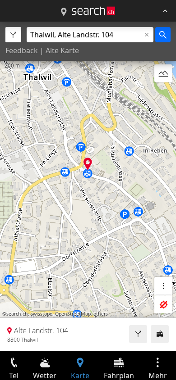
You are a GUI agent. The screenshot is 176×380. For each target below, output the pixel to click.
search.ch (17, 314)
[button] (87, 163)
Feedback (21, 50)
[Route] (138, 334)
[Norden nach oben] (163, 95)
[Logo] (93, 10)
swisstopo (41, 314)
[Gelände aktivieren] (163, 73)
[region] (88, 186)
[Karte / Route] (63, 12)
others (100, 314)
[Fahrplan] (160, 334)
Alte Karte (62, 50)
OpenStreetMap (73, 314)
